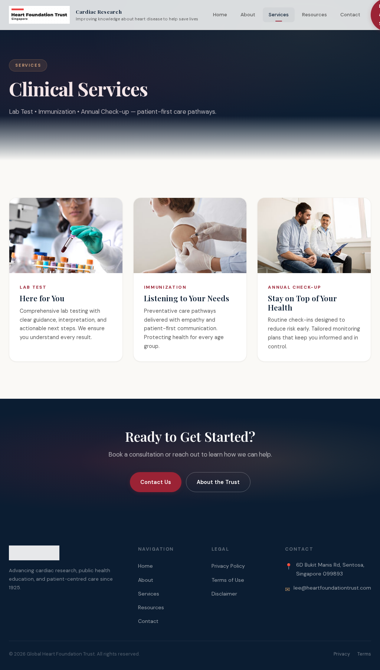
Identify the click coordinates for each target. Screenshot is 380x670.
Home (220, 14)
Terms (364, 654)
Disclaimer (224, 593)
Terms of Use (228, 580)
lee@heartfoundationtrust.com (332, 587)
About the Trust (218, 482)
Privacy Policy (228, 566)
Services (279, 14)
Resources (314, 14)
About (247, 14)
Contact (350, 14)
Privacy (342, 654)
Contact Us (155, 482)
